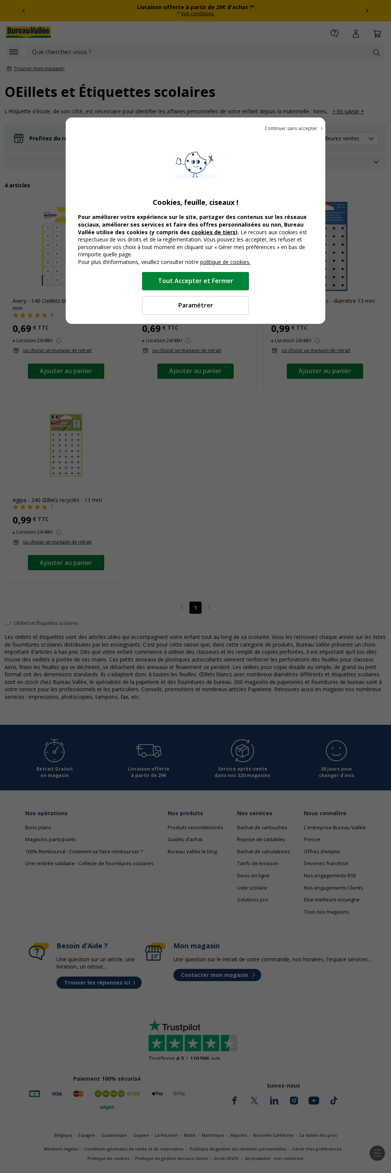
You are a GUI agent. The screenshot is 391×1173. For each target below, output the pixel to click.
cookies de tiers (213, 232)
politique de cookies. (225, 261)
